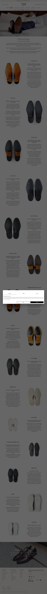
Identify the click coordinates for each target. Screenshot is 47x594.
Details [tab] (23, 293)
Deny (23, 302)
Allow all (37, 302)
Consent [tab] (10, 293)
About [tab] (37, 293)
